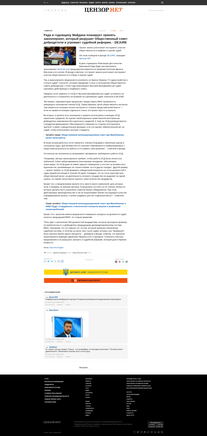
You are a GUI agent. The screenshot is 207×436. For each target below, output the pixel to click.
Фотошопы (89, 392)
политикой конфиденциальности (112, 422)
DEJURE (111, 55)
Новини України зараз (53, 399)
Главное (88, 406)
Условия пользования (53, 393)
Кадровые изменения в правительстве (138, 385)
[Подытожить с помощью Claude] (119, 261)
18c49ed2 (53, 347)
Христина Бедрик (56, 247)
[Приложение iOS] (62, 10)
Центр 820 (53, 297)
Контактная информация (54, 381)
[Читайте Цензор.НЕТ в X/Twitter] (138, 432)
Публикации (121, 2)
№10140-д (62, 69)
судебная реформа (62, 253)
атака (128, 408)
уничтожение (130, 401)
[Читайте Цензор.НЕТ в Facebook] (134, 432)
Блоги (98, 2)
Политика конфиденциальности (57, 396)
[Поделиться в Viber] (58, 261)
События (74, 2)
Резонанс (83, 2)
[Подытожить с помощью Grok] (126, 261)
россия (128, 403)
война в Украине (131, 410)
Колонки (131, 2)
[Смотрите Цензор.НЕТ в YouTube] (144, 432)
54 (122, 30)
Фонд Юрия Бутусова (52, 387)
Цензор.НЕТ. (85, 58)
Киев (127, 406)
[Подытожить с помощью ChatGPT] (116, 261)
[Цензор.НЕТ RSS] (65, 10)
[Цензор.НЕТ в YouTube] (55, 10)
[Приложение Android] (58, 10)
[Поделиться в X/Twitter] (48, 261)
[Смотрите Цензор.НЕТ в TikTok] (148, 432)
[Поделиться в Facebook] (45, 261)
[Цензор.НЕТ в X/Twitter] (48, 10)
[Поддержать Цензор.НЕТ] (86, 280)
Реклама (48, 390)
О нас (47, 379)
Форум (104, 2)
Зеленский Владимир (133, 394)
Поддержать (49, 384)
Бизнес (112, 2)
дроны (128, 396)
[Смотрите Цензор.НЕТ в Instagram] (151, 432)
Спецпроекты (89, 408)
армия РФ (129, 399)
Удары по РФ (130, 415)
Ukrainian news (50, 402)
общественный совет (81, 253)
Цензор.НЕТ (88, 378)
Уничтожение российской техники (137, 383)
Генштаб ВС (130, 413)
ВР (48, 253)
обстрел (129, 392)
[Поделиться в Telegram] (52, 261)
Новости (65, 2)
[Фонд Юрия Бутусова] (86, 272)
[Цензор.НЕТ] (103, 10)
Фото (87, 388)
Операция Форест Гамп (133, 378)
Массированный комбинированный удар (139, 388)
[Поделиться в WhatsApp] (55, 261)
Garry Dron (53, 310)
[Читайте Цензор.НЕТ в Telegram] (141, 432)
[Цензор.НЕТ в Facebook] (45, 10)
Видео (91, 2)
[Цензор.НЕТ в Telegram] (52, 10)
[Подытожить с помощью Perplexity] (123, 261)
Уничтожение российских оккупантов (138, 381)
